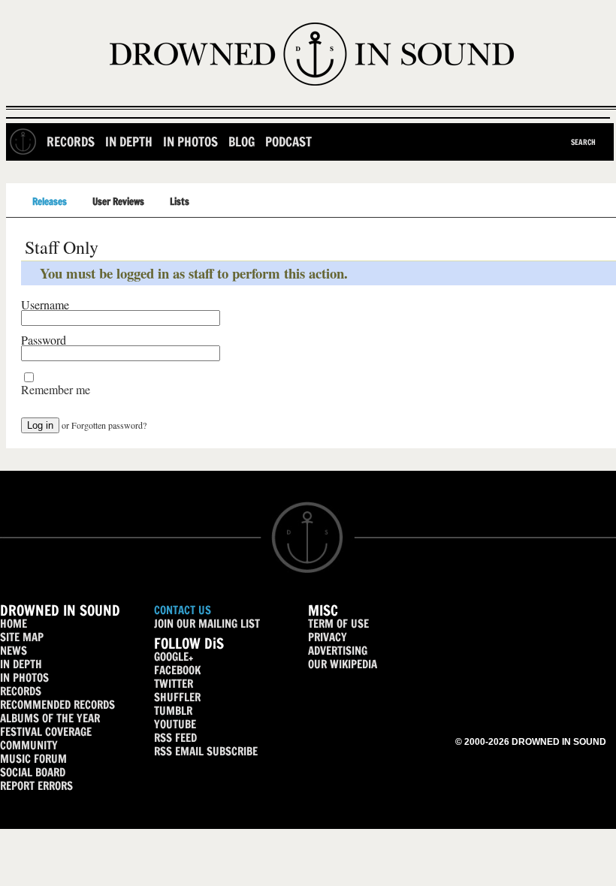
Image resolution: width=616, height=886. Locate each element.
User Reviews (118, 201)
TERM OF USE (338, 623)
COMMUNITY (29, 745)
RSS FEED (175, 738)
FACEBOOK (177, 670)
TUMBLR (173, 711)
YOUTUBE (175, 724)
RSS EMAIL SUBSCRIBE (206, 751)
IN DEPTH (21, 664)
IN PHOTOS (24, 678)
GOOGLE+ (173, 656)
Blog (241, 141)
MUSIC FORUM (33, 759)
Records (71, 141)
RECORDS (20, 691)
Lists (179, 201)
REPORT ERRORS (36, 786)
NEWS (13, 650)
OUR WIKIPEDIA (342, 664)
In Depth (128, 141)
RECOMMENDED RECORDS (57, 705)
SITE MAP (22, 637)
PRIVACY (327, 637)
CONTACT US (182, 610)
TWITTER (173, 684)
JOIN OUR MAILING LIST (207, 623)
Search (583, 142)
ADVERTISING (337, 650)
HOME (13, 623)
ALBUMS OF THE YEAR (50, 718)
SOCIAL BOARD (32, 772)
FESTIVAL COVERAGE (46, 732)
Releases (49, 201)
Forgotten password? (108, 425)
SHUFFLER (177, 697)
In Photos (190, 141)
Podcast (288, 141)
